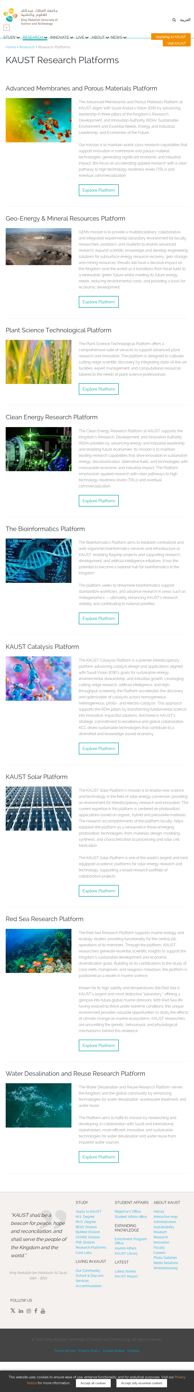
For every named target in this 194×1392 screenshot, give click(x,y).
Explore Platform (99, 190)
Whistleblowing (166, 1268)
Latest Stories (125, 1271)
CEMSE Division (88, 1237)
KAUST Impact (126, 1276)
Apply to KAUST (88, 1211)
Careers (160, 1253)
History (159, 1211)
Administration (165, 1222)
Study (9, 37)
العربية (185, 19)
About (98, 37)
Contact (133, 1351)
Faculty (159, 1247)
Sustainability (164, 1227)
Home (11, 47)
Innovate (59, 37)
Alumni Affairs (125, 1248)
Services (82, 1281)
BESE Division (86, 1227)
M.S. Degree (85, 1217)
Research (33, 37)
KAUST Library (126, 1253)
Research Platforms (91, 1247)
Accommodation (88, 1286)
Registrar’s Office (128, 1211)
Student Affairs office (131, 1217)
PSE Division (85, 1242)
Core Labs (84, 1253)
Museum (160, 1232)
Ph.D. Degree (86, 1222)
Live (80, 37)
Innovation (161, 1242)
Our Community (88, 1271)
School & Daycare (89, 1275)
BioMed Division (88, 1232)
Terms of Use (64, 1351)
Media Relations (166, 1263)
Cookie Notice (113, 1351)
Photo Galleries (165, 1258)
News (116, 37)
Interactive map (166, 1217)
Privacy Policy (89, 1351)
